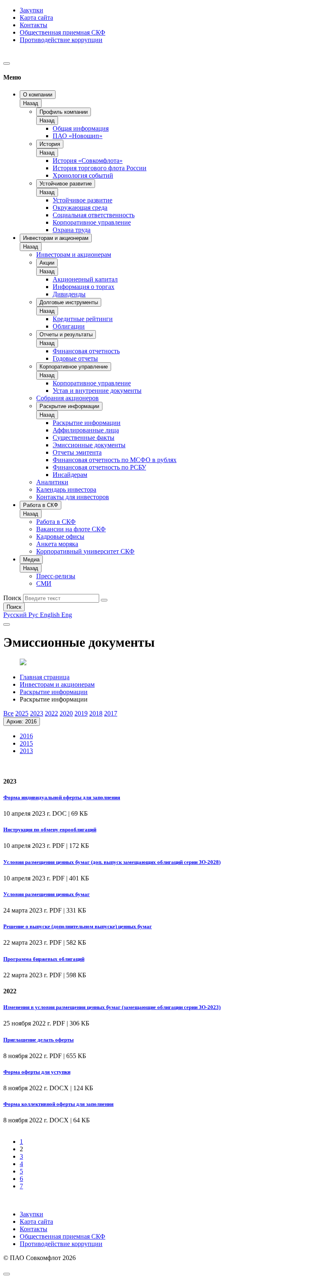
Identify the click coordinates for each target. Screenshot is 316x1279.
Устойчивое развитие (66, 184)
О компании (37, 95)
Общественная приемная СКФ (62, 32)
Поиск (12, 597)
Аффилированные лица (86, 430)
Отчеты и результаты (66, 334)
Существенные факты (83, 437)
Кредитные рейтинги (83, 318)
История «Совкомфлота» (88, 160)
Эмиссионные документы (89, 444)
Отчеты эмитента (77, 452)
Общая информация (81, 128)
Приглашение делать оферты (38, 1040)
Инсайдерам (70, 474)
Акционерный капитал (85, 279)
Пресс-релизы (55, 576)
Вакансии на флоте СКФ (71, 529)
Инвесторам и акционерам (55, 238)
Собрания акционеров (67, 397)
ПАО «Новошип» (77, 135)
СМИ (43, 583)
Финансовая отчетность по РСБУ (99, 467)
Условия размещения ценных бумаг (46, 894)
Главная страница (45, 677)
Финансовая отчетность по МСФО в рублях (115, 459)
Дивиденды (69, 294)
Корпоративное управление (92, 222)
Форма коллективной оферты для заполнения (58, 1104)
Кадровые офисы (60, 536)
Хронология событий (83, 175)
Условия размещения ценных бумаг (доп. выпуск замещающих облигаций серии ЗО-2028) (112, 862)
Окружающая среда (80, 207)
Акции (47, 263)
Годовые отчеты (75, 358)
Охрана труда (72, 229)
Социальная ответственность (94, 214)
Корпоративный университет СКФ (85, 551)
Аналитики (52, 482)
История (50, 144)
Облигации (69, 326)
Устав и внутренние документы (97, 390)
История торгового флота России (99, 167)
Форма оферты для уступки (36, 1072)
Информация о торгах (83, 286)
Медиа (31, 559)
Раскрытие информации (69, 406)
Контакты (33, 24)
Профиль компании (64, 112)
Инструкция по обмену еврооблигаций (49, 829)
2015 (26, 743)
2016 (26, 735)
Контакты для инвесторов (72, 496)
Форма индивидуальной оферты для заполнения (61, 797)
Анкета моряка (57, 543)
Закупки (31, 10)
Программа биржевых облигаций (43, 959)
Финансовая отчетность (86, 350)
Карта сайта (36, 17)
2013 (26, 750)
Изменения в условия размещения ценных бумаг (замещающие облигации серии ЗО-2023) (112, 1007)
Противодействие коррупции (61, 39)
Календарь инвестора (66, 489)
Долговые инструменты (69, 302)
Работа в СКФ (40, 505)
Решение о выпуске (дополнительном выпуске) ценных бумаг (77, 926)
